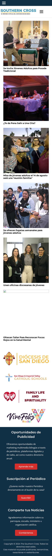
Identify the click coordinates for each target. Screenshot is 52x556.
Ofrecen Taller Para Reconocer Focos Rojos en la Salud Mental (23, 338)
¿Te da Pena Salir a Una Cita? (19, 123)
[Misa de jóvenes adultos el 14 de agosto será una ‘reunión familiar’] (26, 150)
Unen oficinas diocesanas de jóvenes (23, 285)
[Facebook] (26, 3)
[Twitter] (31, 3)
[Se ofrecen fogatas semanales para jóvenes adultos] (26, 205)
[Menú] (41, 11)
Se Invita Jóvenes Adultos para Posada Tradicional (24, 69)
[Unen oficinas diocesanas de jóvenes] (26, 260)
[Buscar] (48, 11)
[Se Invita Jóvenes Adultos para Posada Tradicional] (26, 43)
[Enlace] (26, 358)
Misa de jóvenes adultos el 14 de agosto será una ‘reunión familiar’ (25, 176)
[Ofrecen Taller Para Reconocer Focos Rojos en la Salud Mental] (26, 312)
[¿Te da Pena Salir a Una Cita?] (26, 98)
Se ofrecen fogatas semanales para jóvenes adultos (22, 231)
